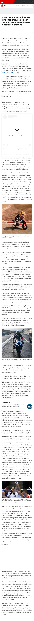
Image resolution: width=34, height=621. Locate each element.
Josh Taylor (16, 154)
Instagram (10, 404)
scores (31, 1)
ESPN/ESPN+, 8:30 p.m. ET (10, 73)
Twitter (17, 404)
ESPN (9, 2)
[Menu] (2, 2)
